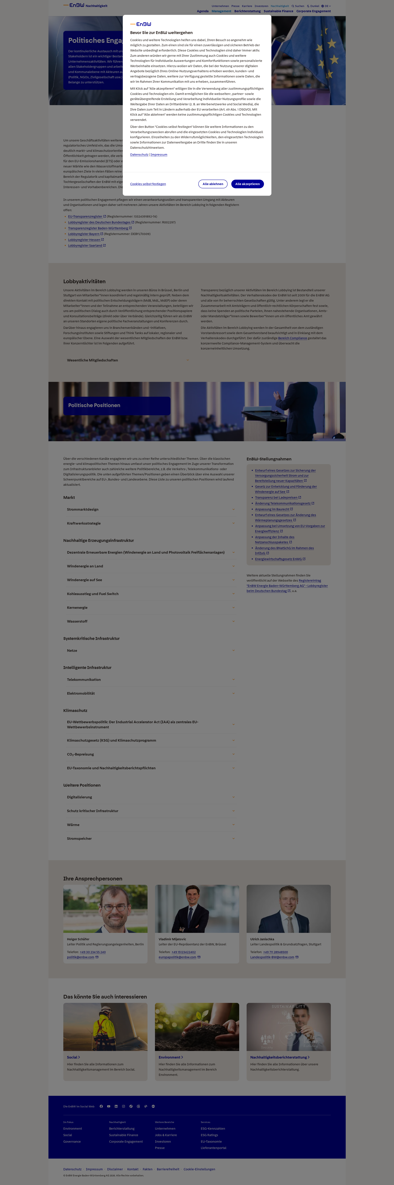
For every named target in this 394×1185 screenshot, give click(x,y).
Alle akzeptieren (247, 184)
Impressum (158, 154)
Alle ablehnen (213, 184)
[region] (197, 592)
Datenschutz (139, 154)
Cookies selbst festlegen (148, 184)
